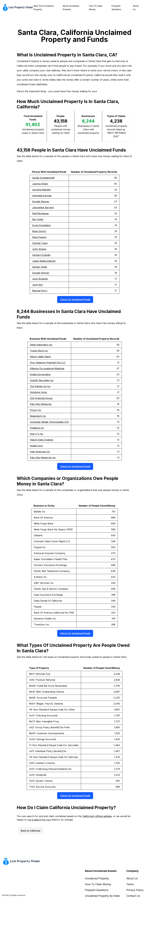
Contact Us (133, 895)
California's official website (97, 816)
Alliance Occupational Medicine (47, 368)
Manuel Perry (39, 290)
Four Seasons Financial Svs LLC (47, 362)
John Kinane (39, 249)
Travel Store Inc (39, 350)
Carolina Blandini (41, 189)
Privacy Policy (134, 890)
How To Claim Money (98, 884)
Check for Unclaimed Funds (75, 299)
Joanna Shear (40, 183)
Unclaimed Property (97, 878)
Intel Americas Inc (40, 451)
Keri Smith (37, 219)
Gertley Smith (39, 266)
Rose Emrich (39, 231)
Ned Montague (40, 213)
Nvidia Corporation (40, 374)
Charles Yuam (40, 243)
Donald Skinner (40, 201)
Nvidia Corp (36, 445)
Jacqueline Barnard (43, 207)
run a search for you (39, 819)
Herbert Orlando (41, 255)
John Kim (37, 284)
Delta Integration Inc (41, 344)
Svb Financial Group (41, 398)
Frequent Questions (96, 890)
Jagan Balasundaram (44, 261)
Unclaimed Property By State (102, 895)
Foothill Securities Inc (42, 380)
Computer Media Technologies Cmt (49, 421)
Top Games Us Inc (40, 386)
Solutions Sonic (38, 392)
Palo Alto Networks (41, 404)
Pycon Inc (35, 410)
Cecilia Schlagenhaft (43, 177)
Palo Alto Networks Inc (43, 457)
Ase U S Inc (36, 433)
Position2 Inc (37, 427)
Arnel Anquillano (41, 225)
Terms (130, 884)
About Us (132, 878)
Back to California (30, 830)
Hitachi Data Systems (41, 439)
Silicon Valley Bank (40, 356)
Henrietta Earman (42, 195)
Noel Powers (39, 237)
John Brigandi (40, 278)
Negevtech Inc (38, 416)
